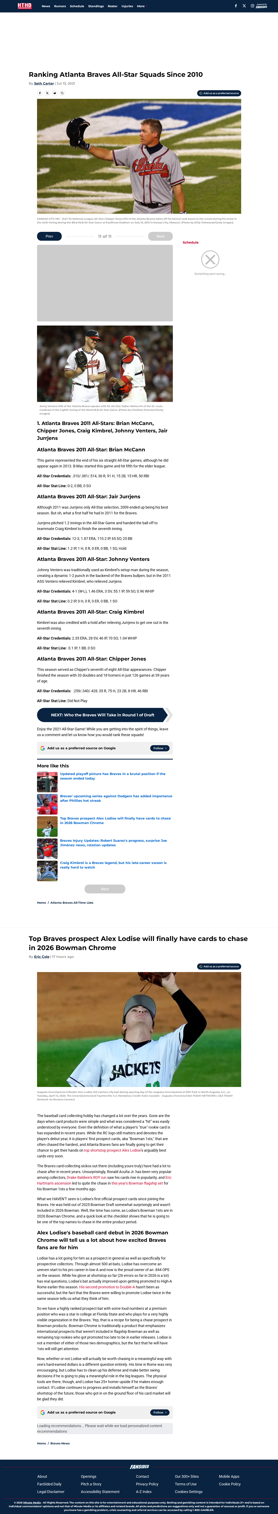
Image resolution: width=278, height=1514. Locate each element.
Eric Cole (41, 957)
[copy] (62, 93)
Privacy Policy (147, 1484)
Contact (142, 1476)
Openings (88, 1476)
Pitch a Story (91, 1484)
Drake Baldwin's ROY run (86, 1177)
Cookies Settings (188, 1491)
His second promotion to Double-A (107, 1287)
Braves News (60, 1443)
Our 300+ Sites (187, 1476)
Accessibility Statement (100, 1491)
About (42, 1476)
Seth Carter (44, 83)
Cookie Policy (230, 1484)
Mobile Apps (229, 1476)
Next (160, 236)
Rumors (60, 6)
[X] (244, 5)
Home (41, 903)
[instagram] (252, 5)
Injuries (127, 6)
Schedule (77, 6)
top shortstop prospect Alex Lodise (112, 1150)
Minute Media (32, 1502)
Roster (112, 6)
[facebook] (236, 5)
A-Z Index (144, 1491)
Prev (49, 236)
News (46, 6)
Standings (96, 6)
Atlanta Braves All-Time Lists (71, 903)
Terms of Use (186, 1484)
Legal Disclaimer (50, 1491)
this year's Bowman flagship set (137, 1183)
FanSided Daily (49, 1484)
